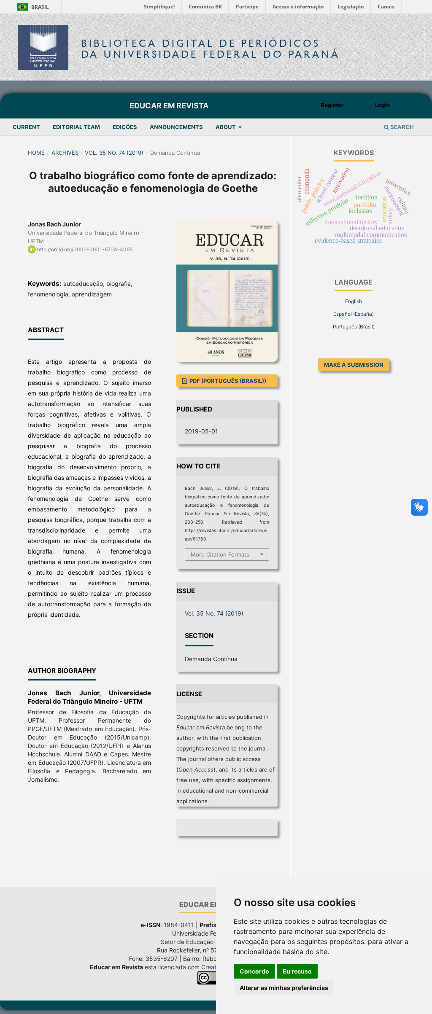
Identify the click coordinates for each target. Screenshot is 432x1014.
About (226, 127)
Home (36, 152)
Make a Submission (353, 364)
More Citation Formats (220, 554)
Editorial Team (76, 127)
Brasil (31, 7)
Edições (125, 127)
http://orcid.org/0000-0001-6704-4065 (84, 249)
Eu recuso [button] (297, 971)
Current (26, 127)
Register (332, 105)
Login (382, 105)
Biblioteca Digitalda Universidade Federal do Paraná (210, 49)
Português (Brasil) (354, 326)
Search (401, 127)
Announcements (176, 127)
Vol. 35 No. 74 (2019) (114, 152)
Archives (64, 152)
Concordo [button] (254, 971)
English (353, 301)
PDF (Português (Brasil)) (227, 380)
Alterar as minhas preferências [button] (284, 987)
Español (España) (353, 314)
